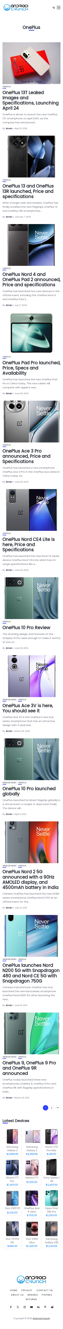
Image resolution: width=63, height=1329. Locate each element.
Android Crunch (41, 1318)
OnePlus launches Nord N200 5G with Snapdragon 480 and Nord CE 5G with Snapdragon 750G (31, 973)
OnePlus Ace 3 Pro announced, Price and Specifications (26, 456)
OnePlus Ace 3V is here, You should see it (28, 708)
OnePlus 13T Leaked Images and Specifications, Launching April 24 (31, 100)
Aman (9, 128)
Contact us (44, 1290)
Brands (33, 1295)
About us (17, 1295)
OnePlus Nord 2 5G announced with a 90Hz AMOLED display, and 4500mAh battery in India (30, 879)
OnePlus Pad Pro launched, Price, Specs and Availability (31, 368)
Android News (9, 700)
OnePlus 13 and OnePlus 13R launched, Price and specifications (28, 191)
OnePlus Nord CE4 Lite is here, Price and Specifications (29, 544)
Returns (31, 1299)
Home (13, 1290)
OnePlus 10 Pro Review (26, 628)
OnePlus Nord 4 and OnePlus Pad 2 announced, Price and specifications (31, 279)
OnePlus (7, 87)
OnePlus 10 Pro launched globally (29, 791)
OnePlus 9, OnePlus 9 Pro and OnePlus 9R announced (29, 1068)
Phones (47, 1295)
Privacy (27, 1290)
